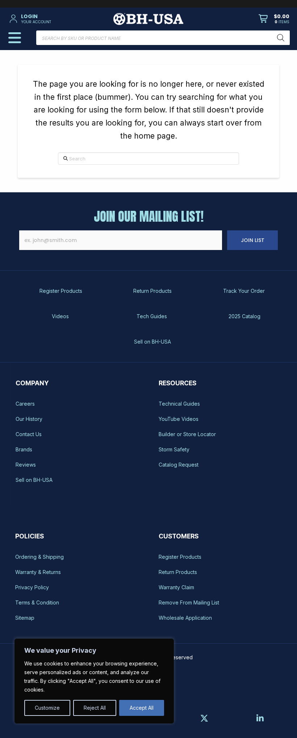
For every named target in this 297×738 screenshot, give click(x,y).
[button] (53, 19)
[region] (94, 681)
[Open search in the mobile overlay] (162, 37)
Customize (47, 708)
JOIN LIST (252, 240)
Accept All (142, 708)
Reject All (95, 708)
